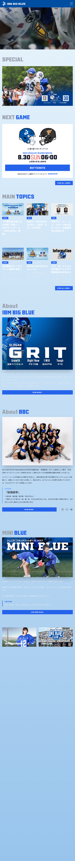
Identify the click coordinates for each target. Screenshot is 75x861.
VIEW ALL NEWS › (64, 288)
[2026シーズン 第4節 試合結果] (37, 86)
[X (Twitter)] (66, 509)
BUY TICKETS (37, 167)
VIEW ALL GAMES (64, 183)
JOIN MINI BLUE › (37, 612)
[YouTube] (71, 509)
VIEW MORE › (37, 392)
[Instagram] (62, 509)
